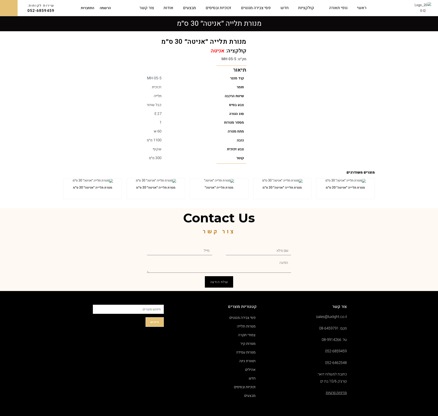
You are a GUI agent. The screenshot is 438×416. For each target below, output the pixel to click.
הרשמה (105, 8)
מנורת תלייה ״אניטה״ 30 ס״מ (345, 187)
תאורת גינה (247, 361)
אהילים (250, 369)
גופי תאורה (338, 8)
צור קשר (146, 8)
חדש (284, 8)
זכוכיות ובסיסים (218, 8)
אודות (168, 8)
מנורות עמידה (246, 352)
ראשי (361, 8)
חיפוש (154, 322)
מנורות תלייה (246, 326)
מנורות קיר (248, 343)
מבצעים (189, 8)
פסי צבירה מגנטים (256, 8)
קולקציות (306, 8)
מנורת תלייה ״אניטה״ (219, 187)
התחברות (87, 8)
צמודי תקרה (247, 335)
